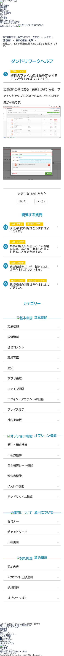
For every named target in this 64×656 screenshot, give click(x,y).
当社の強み (4, 5)
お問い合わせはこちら (9, 26)
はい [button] (22, 201)
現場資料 (7, 40)
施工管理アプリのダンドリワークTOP (21, 37)
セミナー (3, 14)
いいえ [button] (40, 201)
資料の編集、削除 (24, 40)
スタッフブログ (8, 643)
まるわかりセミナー (8, 634)
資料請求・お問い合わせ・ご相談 (13, 651)
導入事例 (3, 9)
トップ (2, 4)
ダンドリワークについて (9, 627)
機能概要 (3, 7)
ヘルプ (47, 37)
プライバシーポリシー (9, 23)
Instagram (6, 641)
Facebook (6, 638)
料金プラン (4, 11)
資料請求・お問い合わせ (10, 22)
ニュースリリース (7, 20)
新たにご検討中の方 (8, 625)
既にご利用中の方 (24, 625)
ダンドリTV (7, 640)
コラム (2, 16)
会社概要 (3, 18)
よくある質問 (5, 13)
